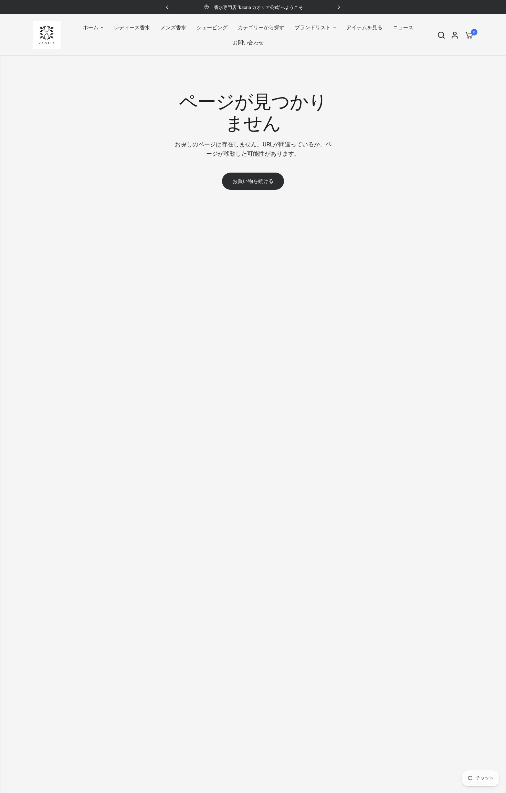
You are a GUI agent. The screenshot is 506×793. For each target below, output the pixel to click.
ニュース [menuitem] (403, 27)
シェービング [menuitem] (212, 27)
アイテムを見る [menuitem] (364, 27)
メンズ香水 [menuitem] (173, 27)
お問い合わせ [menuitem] (248, 43)
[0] (467, 35)
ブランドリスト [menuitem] (313, 27)
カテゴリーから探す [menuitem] (261, 27)
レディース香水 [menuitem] (132, 27)
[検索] (441, 35)
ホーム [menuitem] (90, 27)
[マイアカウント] (455, 35)
